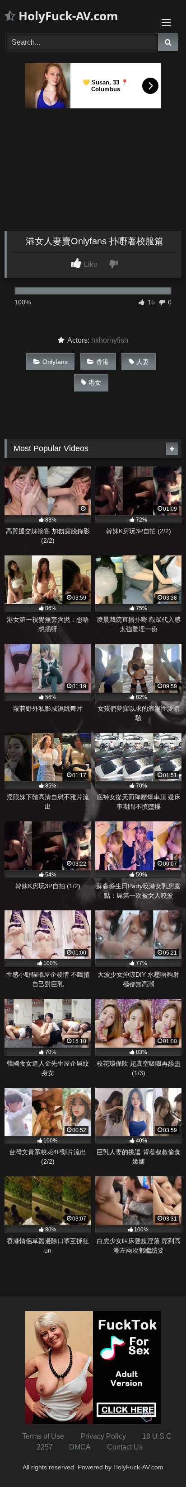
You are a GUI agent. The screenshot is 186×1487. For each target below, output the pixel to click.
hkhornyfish (109, 340)
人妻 (142, 361)
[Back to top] (158, 1460)
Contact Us (125, 1447)
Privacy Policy (103, 1436)
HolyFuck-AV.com (66, 16)
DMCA (80, 1447)
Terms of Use (43, 1436)
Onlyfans (55, 361)
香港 (102, 361)
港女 (94, 382)
